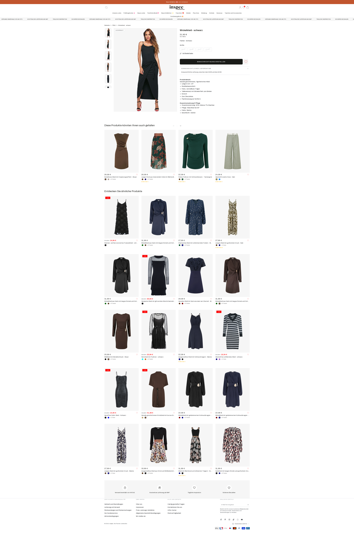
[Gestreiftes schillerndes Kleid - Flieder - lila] (219, 359)
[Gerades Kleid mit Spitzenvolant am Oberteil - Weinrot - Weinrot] (182, 303)
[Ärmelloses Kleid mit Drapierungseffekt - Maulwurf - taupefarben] (108, 179)
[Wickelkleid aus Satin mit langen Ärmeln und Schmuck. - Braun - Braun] (145, 245)
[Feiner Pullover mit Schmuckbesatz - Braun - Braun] (179, 179)
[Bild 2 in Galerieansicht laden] (108, 44)
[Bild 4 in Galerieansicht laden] (108, 67)
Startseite (107, 25)
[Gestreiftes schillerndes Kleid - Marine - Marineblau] (216, 359)
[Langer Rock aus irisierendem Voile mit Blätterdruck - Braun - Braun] (142, 179)
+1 (223, 245)
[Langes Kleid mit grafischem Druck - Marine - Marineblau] (219, 245)
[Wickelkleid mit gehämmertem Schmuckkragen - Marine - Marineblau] (182, 418)
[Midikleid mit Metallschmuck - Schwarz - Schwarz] (105, 359)
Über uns (139, 504)
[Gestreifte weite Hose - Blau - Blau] (219, 179)
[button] (106, 7)
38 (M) (192, 50)
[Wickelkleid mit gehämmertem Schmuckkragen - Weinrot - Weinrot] (179, 418)
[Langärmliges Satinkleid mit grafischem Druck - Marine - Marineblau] (219, 473)
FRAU (114, 25)
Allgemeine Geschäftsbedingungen (148, 513)
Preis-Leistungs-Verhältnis (145, 510)
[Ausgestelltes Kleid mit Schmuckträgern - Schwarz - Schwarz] (182, 359)
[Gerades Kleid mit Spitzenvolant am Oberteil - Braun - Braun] (179, 303)
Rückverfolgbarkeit (174, 513)
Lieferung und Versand (112, 507)
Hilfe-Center (172, 510)
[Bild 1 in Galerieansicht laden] (108, 32)
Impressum (140, 507)
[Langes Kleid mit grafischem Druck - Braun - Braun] (216, 245)
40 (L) (200, 50)
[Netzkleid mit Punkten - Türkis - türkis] (142, 359)
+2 (113, 179)
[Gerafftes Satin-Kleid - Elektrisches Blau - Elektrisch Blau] (108, 418)
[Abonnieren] (248, 505)
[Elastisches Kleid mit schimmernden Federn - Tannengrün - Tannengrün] (179, 245)
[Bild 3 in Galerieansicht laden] (108, 55)
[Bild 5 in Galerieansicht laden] (108, 78)
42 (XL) (208, 50)
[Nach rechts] (174, 72)
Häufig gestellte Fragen (176, 504)
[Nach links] (116, 72)
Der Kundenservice (111, 513)
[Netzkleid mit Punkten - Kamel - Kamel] (145, 359)
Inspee (111, 523)
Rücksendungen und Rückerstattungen (118, 510)
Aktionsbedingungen (111, 516)
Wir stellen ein (141, 516)
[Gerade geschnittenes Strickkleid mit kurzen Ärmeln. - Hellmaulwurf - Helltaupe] (142, 418)
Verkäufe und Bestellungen (113, 504)
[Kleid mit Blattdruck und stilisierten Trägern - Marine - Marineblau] (179, 473)
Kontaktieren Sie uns (175, 507)
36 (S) (184, 50)
